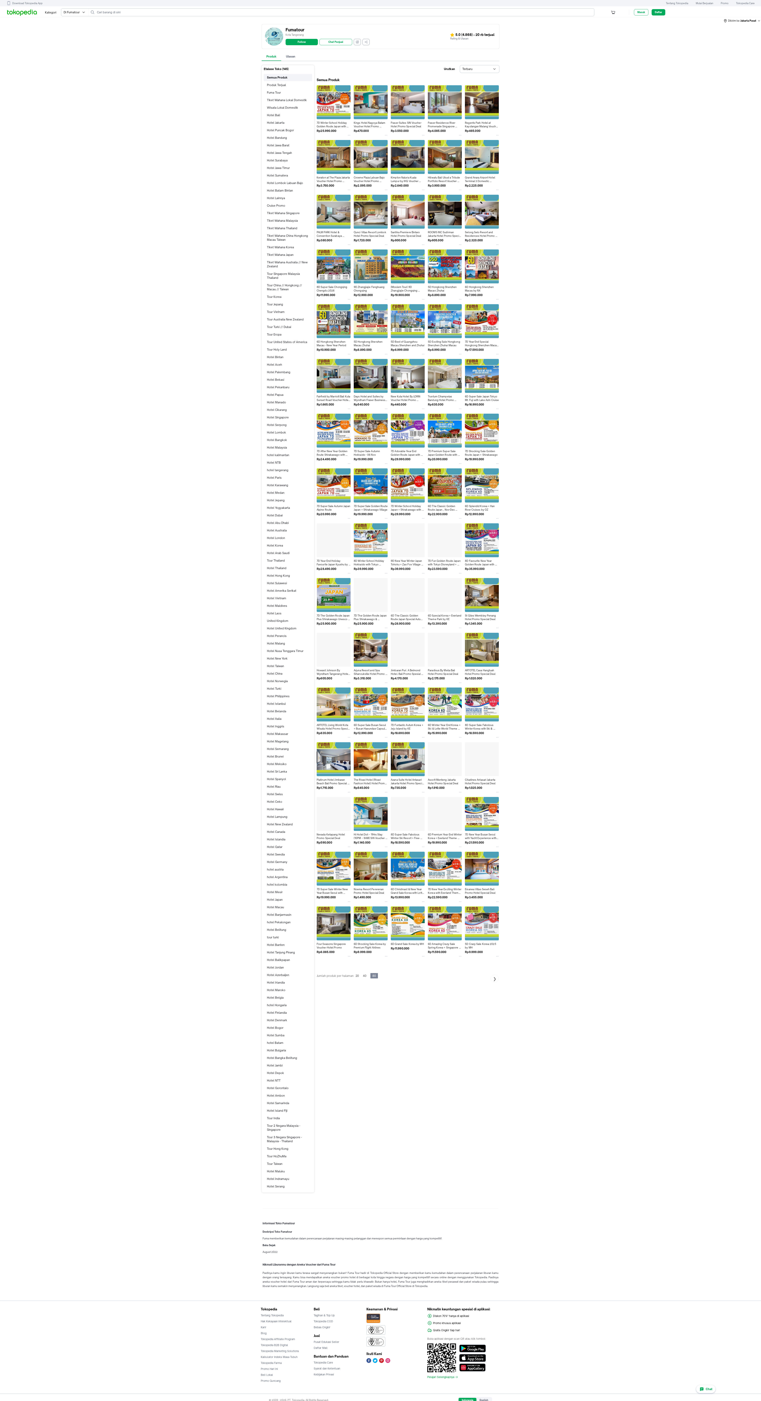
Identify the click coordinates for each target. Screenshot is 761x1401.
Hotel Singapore (278, 417)
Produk (271, 56)
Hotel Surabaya (277, 160)
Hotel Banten (276, 944)
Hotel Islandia (276, 839)
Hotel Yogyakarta (278, 507)
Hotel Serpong (277, 425)
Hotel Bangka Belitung (282, 1058)
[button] (742, 21)
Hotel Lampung (277, 816)
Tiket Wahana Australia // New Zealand (287, 264)
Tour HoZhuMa (276, 1156)
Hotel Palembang (278, 372)
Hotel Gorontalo (278, 1088)
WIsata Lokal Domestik (282, 107)
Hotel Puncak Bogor (280, 130)
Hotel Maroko (276, 990)
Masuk (641, 12)
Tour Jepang (275, 304)
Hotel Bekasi (275, 379)
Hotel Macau (275, 907)
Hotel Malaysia (277, 447)
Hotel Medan (275, 492)
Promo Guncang (271, 1380)
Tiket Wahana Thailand (282, 228)
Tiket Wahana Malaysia (282, 220)
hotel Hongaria (277, 1005)
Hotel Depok (275, 1073)
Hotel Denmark (277, 1020)
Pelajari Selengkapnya (440, 1377)
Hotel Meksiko (277, 764)
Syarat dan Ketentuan (327, 1368)
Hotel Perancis (277, 636)
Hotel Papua (275, 394)
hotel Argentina (277, 877)
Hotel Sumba (275, 1035)
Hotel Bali (273, 115)
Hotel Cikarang (277, 409)
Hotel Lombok (276, 432)
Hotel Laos (274, 613)
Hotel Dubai (275, 515)
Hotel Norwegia (277, 681)
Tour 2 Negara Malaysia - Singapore (283, 1127)
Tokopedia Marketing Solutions (280, 1351)
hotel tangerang (277, 470)
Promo (724, 3)
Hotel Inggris (275, 726)
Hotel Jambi (275, 1065)
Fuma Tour (274, 92)
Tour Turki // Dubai (279, 327)
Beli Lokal (267, 1374)
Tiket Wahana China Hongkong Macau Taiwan (287, 237)
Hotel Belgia (275, 997)
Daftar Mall (321, 1347)
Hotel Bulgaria (276, 1050)
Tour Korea (274, 296)
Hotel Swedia (276, 854)
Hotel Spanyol (276, 779)
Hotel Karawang (277, 485)
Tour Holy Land (277, 349)
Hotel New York (277, 658)
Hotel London (276, 538)
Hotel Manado (276, 402)
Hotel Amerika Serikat (281, 590)
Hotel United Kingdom (281, 628)
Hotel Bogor (275, 1027)
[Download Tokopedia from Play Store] (472, 1348)
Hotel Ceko (274, 801)
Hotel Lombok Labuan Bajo (285, 183)
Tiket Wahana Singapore (283, 213)
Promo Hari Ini (269, 1368)
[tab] (271, 56)
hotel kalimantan (278, 455)
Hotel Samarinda (278, 1103)
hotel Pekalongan (279, 922)
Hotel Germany (277, 862)
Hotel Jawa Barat (278, 145)
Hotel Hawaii (275, 809)
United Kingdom (277, 620)
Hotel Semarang (278, 749)
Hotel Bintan (275, 357)
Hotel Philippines (278, 696)
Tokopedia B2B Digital (274, 1345)
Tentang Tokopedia (677, 3)
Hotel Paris (274, 477)
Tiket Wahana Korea (280, 247)
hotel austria (275, 869)
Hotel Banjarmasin (279, 914)
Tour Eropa (274, 334)
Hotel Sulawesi (277, 583)
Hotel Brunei (275, 756)
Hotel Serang (276, 1186)
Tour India (273, 1118)
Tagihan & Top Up (324, 1315)
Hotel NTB (274, 462)
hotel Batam (275, 1042)
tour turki (273, 937)
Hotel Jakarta (275, 122)
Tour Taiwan (274, 1163)
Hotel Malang (276, 643)
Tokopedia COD (323, 1321)
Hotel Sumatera (277, 175)
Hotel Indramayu (278, 1178)
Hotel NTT (274, 1080)
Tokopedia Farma (271, 1363)
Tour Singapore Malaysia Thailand (283, 275)
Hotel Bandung (277, 137)
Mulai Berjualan (704, 3)
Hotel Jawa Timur (278, 168)
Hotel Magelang (278, 741)
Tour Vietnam (276, 312)
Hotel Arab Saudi (278, 553)
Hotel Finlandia (277, 1012)
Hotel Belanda (276, 711)
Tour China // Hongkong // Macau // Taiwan (284, 287)
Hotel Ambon (276, 1095)
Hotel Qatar (274, 847)
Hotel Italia (274, 718)
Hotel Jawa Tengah (279, 152)
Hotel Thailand (276, 568)
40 (364, 975)
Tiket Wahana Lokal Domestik (287, 100)
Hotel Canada (276, 831)
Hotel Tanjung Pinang (281, 952)
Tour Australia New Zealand (285, 319)
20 (357, 975)
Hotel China (274, 673)
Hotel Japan (275, 899)
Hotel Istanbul (276, 703)
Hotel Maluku (276, 1171)
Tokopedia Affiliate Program (278, 1339)
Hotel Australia (277, 530)
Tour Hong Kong (277, 1148)
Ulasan (290, 56)
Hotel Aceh (274, 364)
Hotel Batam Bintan (280, 190)
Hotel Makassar (277, 734)
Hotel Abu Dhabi (278, 523)
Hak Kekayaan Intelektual (276, 1321)
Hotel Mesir (275, 892)
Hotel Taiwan (275, 666)
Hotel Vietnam (276, 598)
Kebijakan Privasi (324, 1374)
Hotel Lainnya (276, 198)
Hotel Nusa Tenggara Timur (285, 651)
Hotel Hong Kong (278, 575)
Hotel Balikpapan (278, 960)
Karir (263, 1327)
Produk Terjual (276, 85)
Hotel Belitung (276, 929)
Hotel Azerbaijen (278, 975)
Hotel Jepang (276, 500)
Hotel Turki (274, 688)
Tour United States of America (287, 342)
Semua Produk (277, 77)
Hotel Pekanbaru (278, 387)
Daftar (658, 12)
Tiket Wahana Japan (280, 254)
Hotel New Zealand (280, 824)
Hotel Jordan (275, 967)
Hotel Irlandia (276, 982)
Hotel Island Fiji (277, 1110)
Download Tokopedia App (27, 3)
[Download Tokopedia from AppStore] (472, 1358)
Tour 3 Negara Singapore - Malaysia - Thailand (284, 1139)
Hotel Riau (274, 786)
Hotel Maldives (277, 605)
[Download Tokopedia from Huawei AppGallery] (472, 1367)
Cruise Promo (276, 205)
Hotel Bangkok (277, 440)
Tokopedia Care (745, 3)
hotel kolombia (277, 884)
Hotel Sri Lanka (277, 771)
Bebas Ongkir (322, 1327)
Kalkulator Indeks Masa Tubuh (279, 1357)
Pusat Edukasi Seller (326, 1341)
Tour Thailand (276, 560)
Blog (264, 1333)
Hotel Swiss (275, 794)
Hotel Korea (275, 545)
